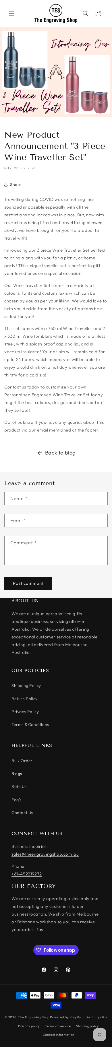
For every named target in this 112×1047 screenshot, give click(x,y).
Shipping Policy (26, 685)
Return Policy (24, 698)
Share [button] (16, 184)
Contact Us (22, 812)
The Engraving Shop (33, 1017)
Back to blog (60, 452)
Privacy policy (29, 1026)
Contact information (58, 1035)
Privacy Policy (25, 711)
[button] (11, 13)
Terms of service (58, 1026)
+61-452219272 (26, 874)
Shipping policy (87, 1026)
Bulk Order (22, 760)
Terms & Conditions (30, 724)
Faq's (16, 799)
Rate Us (18, 786)
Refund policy (96, 1017)
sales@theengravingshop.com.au (45, 854)
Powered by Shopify (65, 1017)
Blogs (16, 773)
